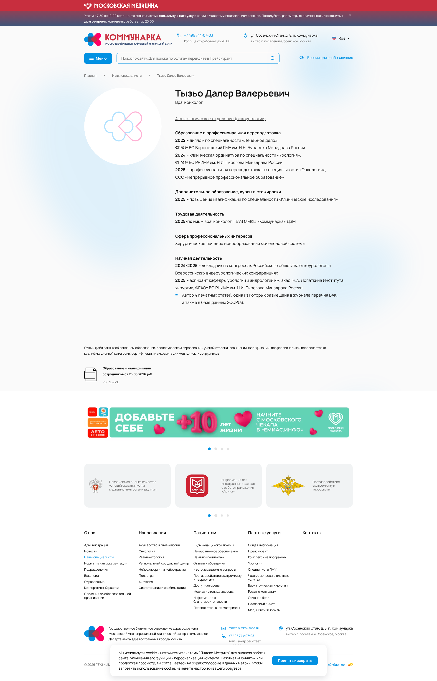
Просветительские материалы (216, 607)
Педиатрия (147, 575)
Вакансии (91, 575)
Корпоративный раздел (101, 587)
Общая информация (263, 545)
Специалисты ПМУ (262, 569)
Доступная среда (206, 585)
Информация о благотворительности (210, 599)
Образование (94, 581)
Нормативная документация (105, 563)
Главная (90, 75)
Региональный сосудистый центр (164, 563)
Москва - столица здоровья (214, 591)
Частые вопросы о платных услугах (268, 577)
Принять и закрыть (295, 660)
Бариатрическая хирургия (268, 585)
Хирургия (146, 581)
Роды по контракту (262, 591)
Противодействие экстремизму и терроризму (217, 577)
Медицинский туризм (264, 610)
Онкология (147, 551)
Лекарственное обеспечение (215, 551)
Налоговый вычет (261, 604)
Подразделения (96, 569)
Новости (90, 551)
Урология (255, 563)
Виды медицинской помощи (214, 545)
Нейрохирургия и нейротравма (162, 569)
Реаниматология (151, 557)
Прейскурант (258, 551)
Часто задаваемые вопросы (214, 569)
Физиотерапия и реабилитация (162, 587)
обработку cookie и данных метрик (221, 663)
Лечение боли (258, 597)
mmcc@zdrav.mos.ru (244, 628)
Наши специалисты (127, 75)
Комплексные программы (267, 557)
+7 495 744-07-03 (198, 35)
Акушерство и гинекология (159, 545)
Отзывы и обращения (209, 563)
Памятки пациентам (208, 557)
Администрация (96, 545)
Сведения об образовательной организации (107, 596)
